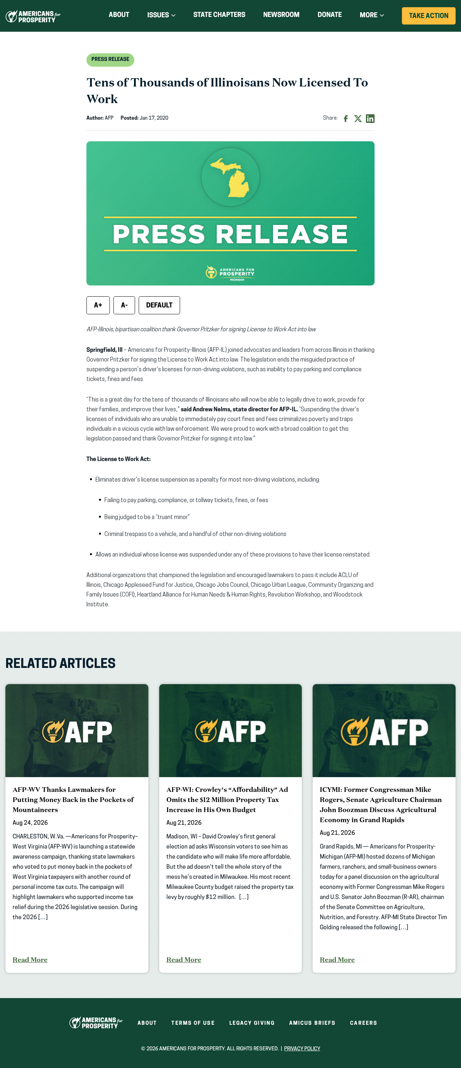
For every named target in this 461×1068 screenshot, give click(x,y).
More (368, 16)
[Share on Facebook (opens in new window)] (345, 118)
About (119, 15)
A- (124, 306)
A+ (98, 306)
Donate (330, 17)
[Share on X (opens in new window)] (358, 118)
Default (159, 306)
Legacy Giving (252, 1023)
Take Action (432, 19)
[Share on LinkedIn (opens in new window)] (370, 118)
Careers (363, 1023)
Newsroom (281, 15)
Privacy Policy (302, 1049)
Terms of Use (193, 1023)
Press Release (110, 59)
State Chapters (219, 15)
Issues (158, 16)
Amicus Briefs (312, 1023)
